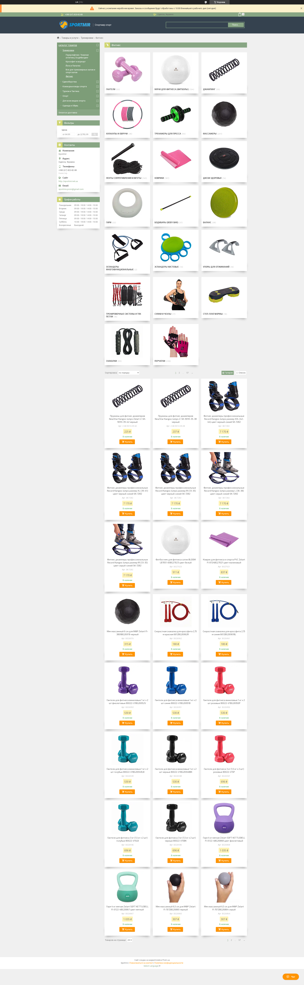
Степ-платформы (213, 314)
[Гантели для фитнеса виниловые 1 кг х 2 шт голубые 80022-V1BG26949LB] (127, 749)
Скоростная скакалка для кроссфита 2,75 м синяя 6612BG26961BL (224, 633)
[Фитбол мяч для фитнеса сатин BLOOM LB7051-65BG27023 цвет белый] (175, 540)
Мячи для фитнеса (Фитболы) (172, 89)
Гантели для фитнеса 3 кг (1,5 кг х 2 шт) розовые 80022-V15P (224, 770)
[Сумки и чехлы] (176, 294)
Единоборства (70, 82)
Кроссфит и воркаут (76, 61)
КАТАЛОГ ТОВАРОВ (68, 45)
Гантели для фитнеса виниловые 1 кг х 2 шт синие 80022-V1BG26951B (175, 701)
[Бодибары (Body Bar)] (176, 203)
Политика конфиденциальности (168, 963)
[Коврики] (176, 158)
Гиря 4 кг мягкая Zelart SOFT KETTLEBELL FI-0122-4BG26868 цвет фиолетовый (224, 839)
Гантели (110, 89)
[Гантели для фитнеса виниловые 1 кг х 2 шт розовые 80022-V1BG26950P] (224, 680)
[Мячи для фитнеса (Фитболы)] (176, 70)
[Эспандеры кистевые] (176, 247)
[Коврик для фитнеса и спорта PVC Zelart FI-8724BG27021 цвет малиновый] (224, 540)
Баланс (207, 222)
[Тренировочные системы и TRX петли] (127, 294)
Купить (129, 441)
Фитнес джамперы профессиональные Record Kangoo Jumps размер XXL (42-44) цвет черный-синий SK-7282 (224, 419)
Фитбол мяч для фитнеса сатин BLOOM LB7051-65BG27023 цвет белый (176, 561)
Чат (293, 976)
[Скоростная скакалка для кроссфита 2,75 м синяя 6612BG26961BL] (224, 611)
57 (187, 373)
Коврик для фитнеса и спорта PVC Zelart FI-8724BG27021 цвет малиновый (224, 561)
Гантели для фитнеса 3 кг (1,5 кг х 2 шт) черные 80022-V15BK (176, 839)
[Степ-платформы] (224, 294)
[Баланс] (224, 203)
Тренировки (87, 38)
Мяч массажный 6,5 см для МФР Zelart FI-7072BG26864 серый (224, 908)
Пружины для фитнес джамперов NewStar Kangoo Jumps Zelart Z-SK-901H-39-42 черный (127, 419)
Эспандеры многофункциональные (120, 268)
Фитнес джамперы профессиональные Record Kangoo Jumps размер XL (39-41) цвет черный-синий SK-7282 (127, 490)
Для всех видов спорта (74, 101)
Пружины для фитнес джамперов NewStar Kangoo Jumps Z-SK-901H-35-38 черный (176, 419)
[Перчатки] (176, 341)
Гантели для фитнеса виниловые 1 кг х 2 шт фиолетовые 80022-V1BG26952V (127, 701)
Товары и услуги (69, 38)
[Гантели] (127, 70)
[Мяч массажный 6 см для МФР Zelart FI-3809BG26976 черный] (127, 611)
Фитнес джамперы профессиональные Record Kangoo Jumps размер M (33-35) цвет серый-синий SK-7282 (127, 562)
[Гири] (127, 203)
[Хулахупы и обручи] (127, 114)
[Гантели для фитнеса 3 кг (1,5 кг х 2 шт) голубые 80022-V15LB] (127, 818)
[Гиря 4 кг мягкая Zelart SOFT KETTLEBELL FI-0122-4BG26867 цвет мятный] (127, 887)
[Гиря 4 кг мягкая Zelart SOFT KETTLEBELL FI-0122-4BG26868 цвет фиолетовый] (224, 818)
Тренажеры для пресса (168, 133)
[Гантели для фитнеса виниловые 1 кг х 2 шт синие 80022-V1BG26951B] (175, 680)
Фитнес (69, 76)
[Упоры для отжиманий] (224, 247)
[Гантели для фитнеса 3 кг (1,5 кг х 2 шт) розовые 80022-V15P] (224, 749)
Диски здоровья (212, 178)
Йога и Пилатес (73, 66)
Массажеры (210, 133)
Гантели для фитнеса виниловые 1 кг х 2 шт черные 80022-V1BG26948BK (175, 770)
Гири (108, 222)
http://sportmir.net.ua (68, 181)
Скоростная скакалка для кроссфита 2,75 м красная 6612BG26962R (176, 633)
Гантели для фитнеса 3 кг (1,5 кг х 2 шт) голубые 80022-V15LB (128, 839)
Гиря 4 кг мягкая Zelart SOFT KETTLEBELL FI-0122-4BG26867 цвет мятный (127, 908)
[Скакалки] (127, 341)
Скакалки (111, 361)
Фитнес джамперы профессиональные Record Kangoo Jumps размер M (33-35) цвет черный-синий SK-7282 (175, 490)
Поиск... (236, 25)
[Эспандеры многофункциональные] (127, 247)
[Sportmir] (75, 25)
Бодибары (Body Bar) (166, 222)
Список (242, 373)
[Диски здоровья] (224, 158)
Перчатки (160, 361)
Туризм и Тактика (71, 91)
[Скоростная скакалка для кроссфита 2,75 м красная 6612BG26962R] (175, 611)
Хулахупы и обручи (117, 133)
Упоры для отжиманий (216, 267)
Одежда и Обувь (70, 105)
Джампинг (209, 89)
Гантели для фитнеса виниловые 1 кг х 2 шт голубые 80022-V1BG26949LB (127, 770)
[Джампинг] (224, 70)
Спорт (65, 96)
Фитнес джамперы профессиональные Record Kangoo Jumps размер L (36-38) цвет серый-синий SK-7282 (224, 490)
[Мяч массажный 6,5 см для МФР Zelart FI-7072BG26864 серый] (224, 887)
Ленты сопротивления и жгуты (123, 178)
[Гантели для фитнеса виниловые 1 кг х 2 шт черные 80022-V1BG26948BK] (175, 749)
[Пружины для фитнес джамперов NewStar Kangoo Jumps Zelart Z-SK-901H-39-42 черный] (127, 396)
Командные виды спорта (75, 86)
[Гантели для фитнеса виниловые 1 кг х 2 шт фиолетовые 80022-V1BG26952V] (127, 680)
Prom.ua (166, 960)
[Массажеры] (224, 114)
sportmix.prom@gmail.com (71, 189)
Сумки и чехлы (163, 314)
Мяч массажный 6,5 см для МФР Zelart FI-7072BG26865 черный (176, 908)
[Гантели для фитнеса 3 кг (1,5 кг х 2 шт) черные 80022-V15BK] (175, 818)
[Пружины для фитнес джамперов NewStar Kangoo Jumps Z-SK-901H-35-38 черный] (175, 396)
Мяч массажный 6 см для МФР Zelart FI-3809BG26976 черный (127, 633)
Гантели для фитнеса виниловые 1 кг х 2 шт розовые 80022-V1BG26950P (224, 701)
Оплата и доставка (68, 112)
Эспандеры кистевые (167, 267)
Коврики (159, 178)
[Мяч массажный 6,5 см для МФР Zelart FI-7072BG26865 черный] (175, 887)
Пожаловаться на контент (141, 963)
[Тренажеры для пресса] (176, 114)
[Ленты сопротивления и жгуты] (127, 158)
